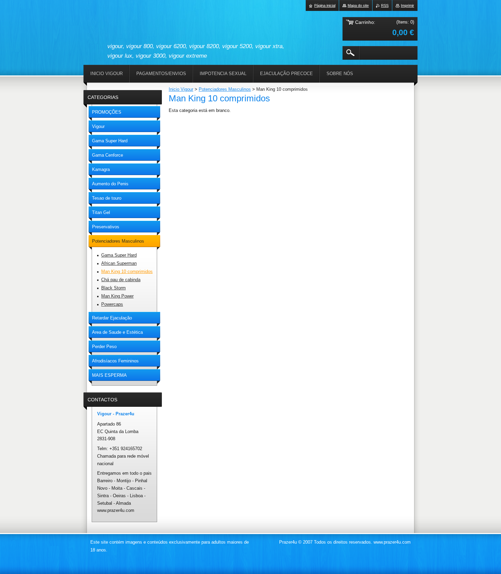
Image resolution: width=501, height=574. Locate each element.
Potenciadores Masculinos (225, 89)
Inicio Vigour (181, 89)
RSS (385, 5)
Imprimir (407, 5)
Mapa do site (358, 5)
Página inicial (324, 5)
